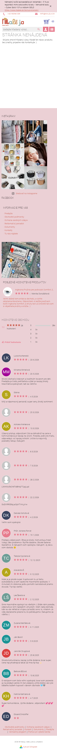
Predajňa (9, 213)
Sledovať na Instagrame (26, 193)
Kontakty (8, 230)
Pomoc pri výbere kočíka (39, 732)
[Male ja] (13, 22)
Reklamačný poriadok (14, 223)
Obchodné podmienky (14, 217)
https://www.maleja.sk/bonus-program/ (22, 10)
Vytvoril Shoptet (30, 747)
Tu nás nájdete (11, 233)
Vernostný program (17, 732)
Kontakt (27, 729)
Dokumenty (10, 227)
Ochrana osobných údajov (16, 220)
